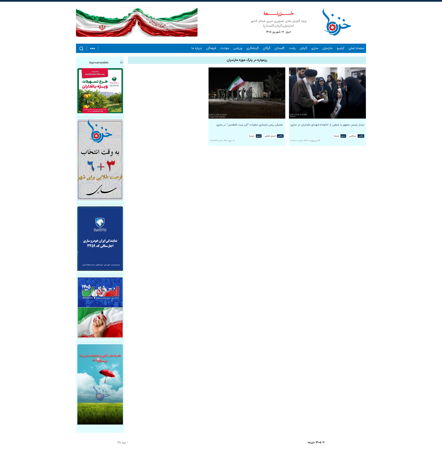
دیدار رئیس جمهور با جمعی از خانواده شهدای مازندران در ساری (327, 125)
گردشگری (253, 48)
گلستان (280, 48)
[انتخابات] (100, 159)
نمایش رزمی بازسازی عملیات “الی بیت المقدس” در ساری (250, 125)
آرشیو (340, 48)
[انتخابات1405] (100, 307)
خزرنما (311, 442)
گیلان (303, 48)
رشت (292, 48)
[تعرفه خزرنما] (100, 384)
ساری (314, 48)
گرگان (266, 48)
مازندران (328, 48)
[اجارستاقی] (100, 238)
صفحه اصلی (356, 48)
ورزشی (237, 48)
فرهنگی (211, 48)
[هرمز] (137, 22)
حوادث (224, 48)
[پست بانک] (100, 90)
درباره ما (196, 48)
